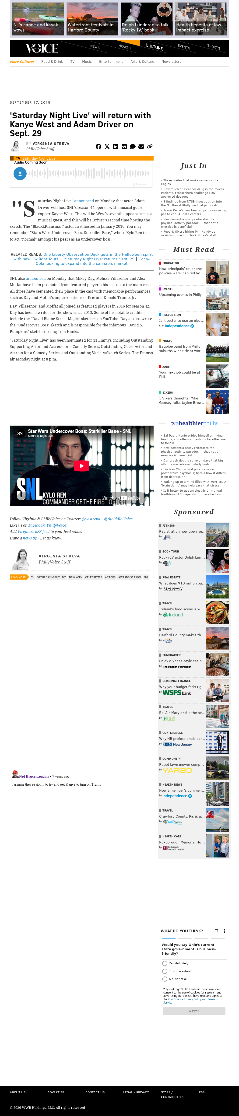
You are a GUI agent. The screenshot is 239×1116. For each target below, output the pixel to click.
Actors (110, 577)
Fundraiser (171, 655)
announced (84, 201)
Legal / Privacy (136, 1092)
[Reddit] (124, 147)
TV (72, 61)
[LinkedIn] (116, 147)
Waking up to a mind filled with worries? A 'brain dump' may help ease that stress (193, 483)
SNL (146, 577)
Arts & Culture (142, 61)
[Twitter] (107, 147)
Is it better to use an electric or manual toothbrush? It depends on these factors (191, 492)
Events (184, 47)
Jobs (166, 366)
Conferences (172, 733)
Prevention (171, 315)
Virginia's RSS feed (33, 531)
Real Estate (171, 577)
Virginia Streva (51, 143)
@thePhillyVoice (118, 519)
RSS (201, 1092)
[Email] (141, 147)
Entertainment (111, 61)
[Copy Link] (150, 147)
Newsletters (171, 61)
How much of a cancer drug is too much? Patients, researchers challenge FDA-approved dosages (192, 193)
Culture (154, 47)
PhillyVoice (42, 48)
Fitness (168, 525)
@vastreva (91, 519)
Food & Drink (52, 61)
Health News (172, 784)
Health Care (171, 836)
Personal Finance (176, 681)
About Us (17, 1092)
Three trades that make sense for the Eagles (189, 182)
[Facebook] (98, 147)
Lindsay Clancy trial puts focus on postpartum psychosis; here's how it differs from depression (193, 473)
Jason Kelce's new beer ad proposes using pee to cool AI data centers (193, 212)
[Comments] (133, 147)
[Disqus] (82, 706)
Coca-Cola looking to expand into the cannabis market (93, 261)
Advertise (56, 1092)
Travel (167, 603)
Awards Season (129, 577)
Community (171, 758)
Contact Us (95, 1092)
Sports (213, 47)
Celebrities (93, 577)
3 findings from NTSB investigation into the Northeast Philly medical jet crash (191, 203)
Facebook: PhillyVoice (47, 525)
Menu (17, 48)
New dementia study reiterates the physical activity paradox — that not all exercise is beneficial (190, 223)
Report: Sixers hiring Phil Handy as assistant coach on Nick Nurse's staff (188, 233)
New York (75, 577)
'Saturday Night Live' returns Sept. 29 (99, 259)
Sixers (167, 392)
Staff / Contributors (172, 1094)
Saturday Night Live (38, 158)
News (95, 46)
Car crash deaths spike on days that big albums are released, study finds (192, 462)
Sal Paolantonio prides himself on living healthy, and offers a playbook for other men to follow (194, 439)
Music (87, 61)
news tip (30, 538)
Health (125, 47)
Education (170, 263)
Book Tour (170, 551)
